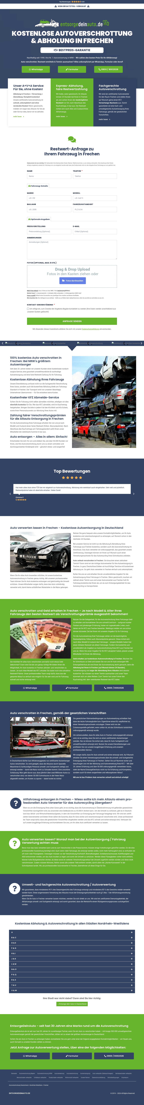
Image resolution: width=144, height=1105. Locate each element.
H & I (13, 953)
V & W (14, 990)
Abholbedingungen (113, 1077)
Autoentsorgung (85, 1073)
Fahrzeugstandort (83, 204)
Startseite (14, 1073)
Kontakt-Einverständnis (40, 304)
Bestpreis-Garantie (74, 50)
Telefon (77, 171)
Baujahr (31, 204)
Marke (30, 193)
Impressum (125, 1077)
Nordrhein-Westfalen (36, 1085)
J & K (13, 958)
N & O (13, 969)
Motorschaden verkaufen (24, 1077)
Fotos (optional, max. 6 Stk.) (41, 263)
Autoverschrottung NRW (44, 1073)
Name (29, 171)
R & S (13, 980)
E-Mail (76, 226)
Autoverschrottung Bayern (27, 1073)
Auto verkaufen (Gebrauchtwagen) (103, 1073)
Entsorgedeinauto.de (19, 1093)
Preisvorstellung (36, 226)
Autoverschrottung (72, 1073)
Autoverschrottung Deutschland (18, 1085)
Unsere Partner (85, 1077)
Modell (76, 193)
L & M (13, 964)
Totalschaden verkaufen (56, 1077)
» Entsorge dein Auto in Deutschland (72, 1004)
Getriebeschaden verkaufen (123, 1073)
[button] (2, 343)
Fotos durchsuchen (74, 281)
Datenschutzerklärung (98, 1077)
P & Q (13, 974)
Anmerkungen (34, 237)
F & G (13, 948)
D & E (13, 943)
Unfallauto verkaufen (40, 1077)
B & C (13, 937)
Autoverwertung (59, 1073)
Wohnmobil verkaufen (72, 1077)
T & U (13, 985)
